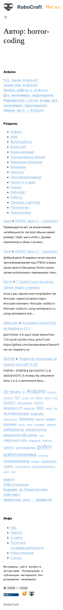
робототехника (20, 454)
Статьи (15, 558)
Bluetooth (52, 392)
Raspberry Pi (13, 408)
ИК (55, 408)
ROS (40, 408)
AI (24, 392)
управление (49, 461)
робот (44, 447)
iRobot (39, 398)
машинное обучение (20, 435)
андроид (37, 413)
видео (50, 419)
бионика (26, 419)
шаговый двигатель (43, 466)
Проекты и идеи (23, 182)
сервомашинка (16, 461)
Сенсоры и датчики (25, 202)
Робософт (18, 192)
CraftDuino (8, 398)
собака (35, 461)
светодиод (43, 455)
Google (25, 398)
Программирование (25, 177)
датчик (21, 424)
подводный (35, 440)
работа (9, 447)
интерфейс (39, 424)
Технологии (19, 207)
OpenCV (10, 402)
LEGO (55, 398)
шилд (6, 471)
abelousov (11, 323)
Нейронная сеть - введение (28, 499)
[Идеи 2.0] (24, 595)
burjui (8, 221)
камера (51, 424)
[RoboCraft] (31, 595)
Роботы (16, 197)
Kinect (47, 398)
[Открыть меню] (6, 17)
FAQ (13, 527)
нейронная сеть (15, 440)
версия (40, 419)
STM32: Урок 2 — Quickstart (36, 221)
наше (41, 435)
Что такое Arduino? (21, 80)
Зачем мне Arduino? (21, 85)
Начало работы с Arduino (26, 90)
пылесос (47, 440)
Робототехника (16, 484)
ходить (8, 466)
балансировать (11, 419)
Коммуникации (22, 152)
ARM (14, 137)
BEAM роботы (21, 142)
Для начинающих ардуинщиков (29, 95)
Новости (17, 172)
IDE (32, 398)
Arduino (16, 132)
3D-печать (12, 392)
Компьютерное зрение (27, 157)
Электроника (20, 212)
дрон (30, 424)
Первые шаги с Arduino (24, 110)
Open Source (24, 402)
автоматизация (16, 413)
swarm (49, 408)
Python (38, 402)
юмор (13, 472)
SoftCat (9, 359)
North (8, 281)
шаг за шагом (22, 466)
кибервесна (14, 429)
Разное (15, 187)
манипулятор (36, 430)
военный (10, 424)
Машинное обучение (26, 162)
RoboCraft (29, 7)
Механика (18, 167)
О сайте (16, 537)
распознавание (25, 447)
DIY (17, 397)
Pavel (7, 251)
